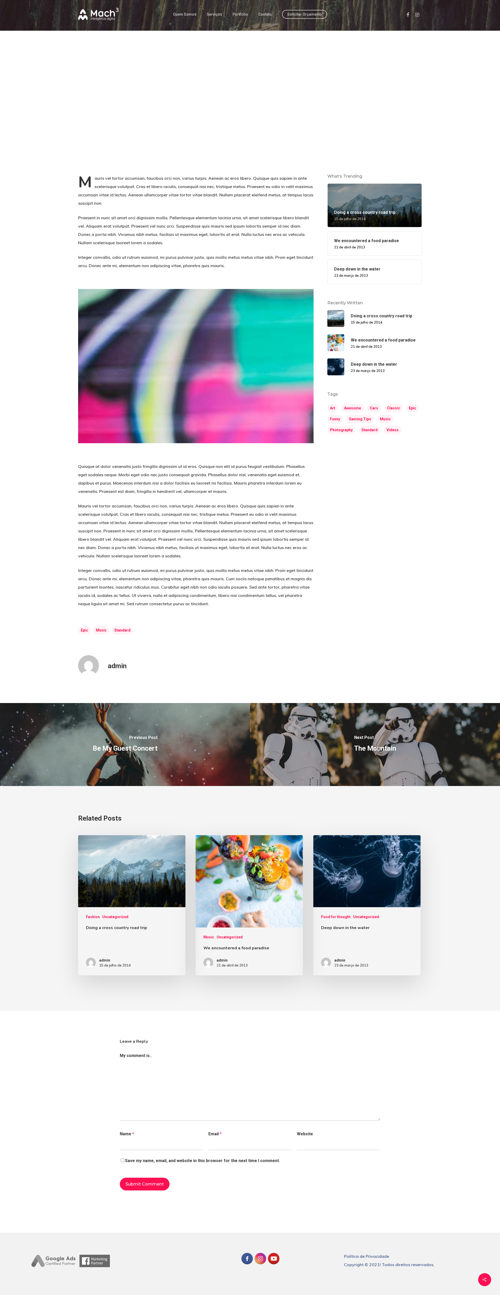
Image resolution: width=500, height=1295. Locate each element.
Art (332, 408)
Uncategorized (115, 917)
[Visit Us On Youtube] (273, 1267)
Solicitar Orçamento (304, 14)
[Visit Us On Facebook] (247, 1267)
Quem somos (184, 14)
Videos (392, 430)
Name (127, 1133)
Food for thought (336, 917)
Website (305, 1133)
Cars (374, 408)
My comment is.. (136, 1055)
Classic (393, 408)
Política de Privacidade (366, 1256)
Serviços (214, 14)
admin (117, 666)
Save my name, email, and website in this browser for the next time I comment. (202, 1160)
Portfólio (240, 14)
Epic (84, 630)
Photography (341, 430)
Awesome (352, 408)
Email (215, 1133)
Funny (335, 419)
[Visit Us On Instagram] (260, 1267)
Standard (122, 630)
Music (101, 630)
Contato (265, 14)
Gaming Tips (360, 419)
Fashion (93, 917)
